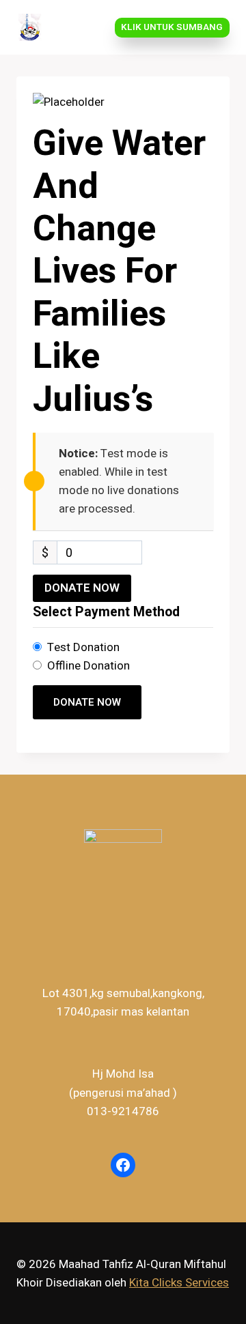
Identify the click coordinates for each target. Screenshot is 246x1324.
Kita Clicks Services (179, 1282)
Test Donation (83, 647)
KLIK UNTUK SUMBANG (172, 27)
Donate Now (82, 587)
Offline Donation (88, 665)
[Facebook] (123, 1165)
